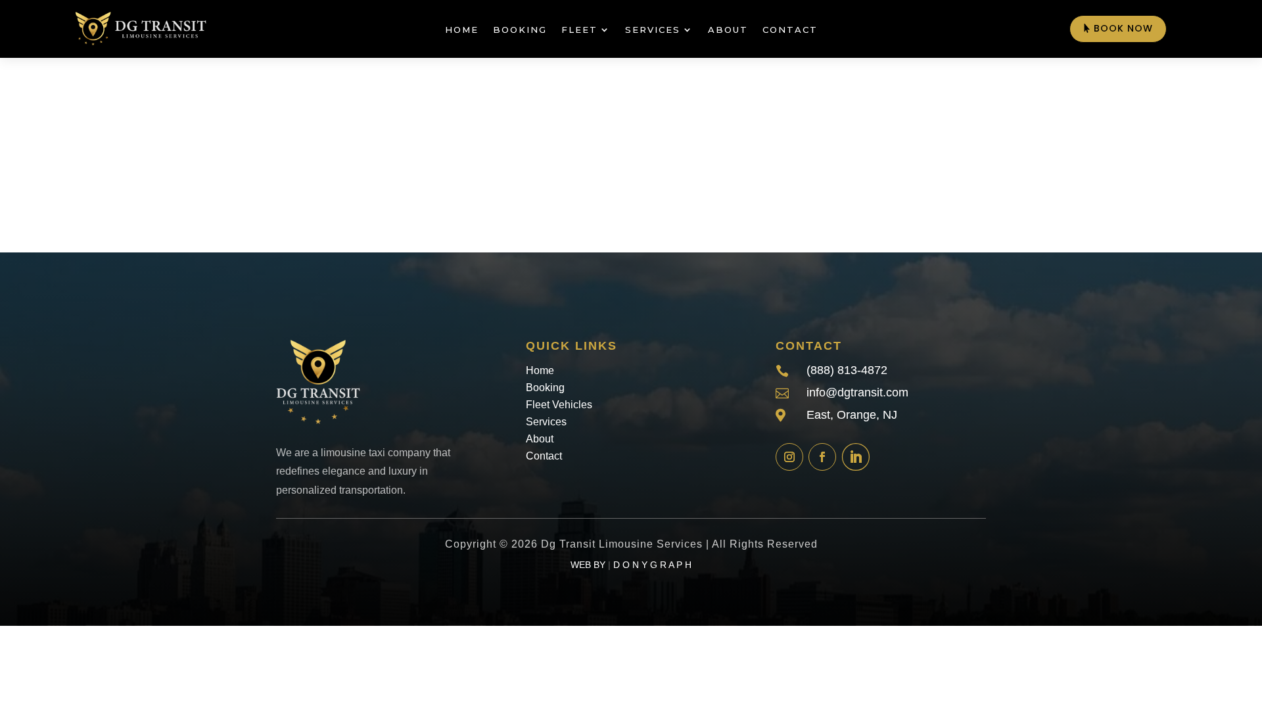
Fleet (579, 30)
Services (652, 30)
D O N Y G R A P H (652, 564)
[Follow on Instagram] (789, 457)
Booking (520, 30)
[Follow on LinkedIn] (855, 457)
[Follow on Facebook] (822, 457)
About (728, 30)
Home (462, 30)
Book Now (1123, 28)
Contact (790, 30)
